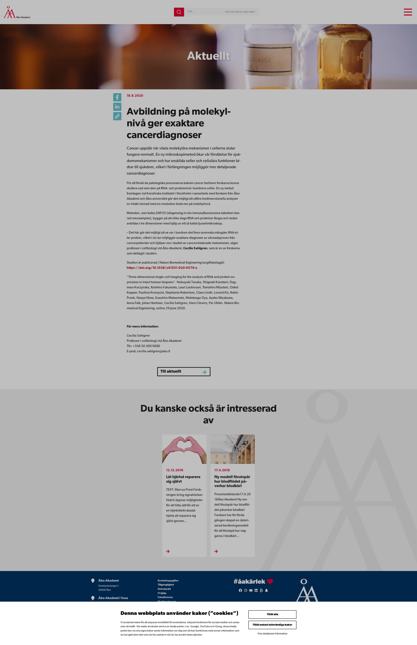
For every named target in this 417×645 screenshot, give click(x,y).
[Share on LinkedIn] (117, 107)
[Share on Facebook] (117, 97)
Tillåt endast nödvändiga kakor (272, 625)
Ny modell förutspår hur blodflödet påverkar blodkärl (232, 481)
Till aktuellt (170, 372)
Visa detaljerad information (273, 633)
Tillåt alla (272, 614)
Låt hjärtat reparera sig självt (183, 479)
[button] (117, 116)
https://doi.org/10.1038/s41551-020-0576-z (162, 268)
